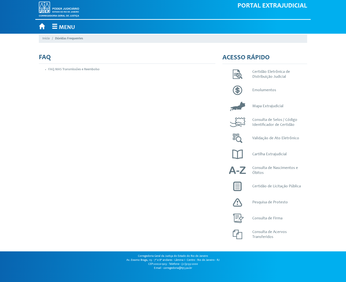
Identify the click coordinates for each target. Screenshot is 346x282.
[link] (63, 27)
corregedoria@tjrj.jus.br (177, 268)
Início (46, 38)
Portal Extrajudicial (272, 6)
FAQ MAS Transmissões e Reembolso (74, 69)
